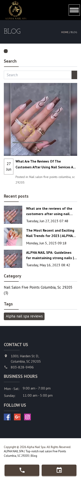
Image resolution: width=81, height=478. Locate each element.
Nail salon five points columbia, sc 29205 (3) (38, 290)
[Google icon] (17, 417)
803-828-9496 (22, 367)
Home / (66, 32)
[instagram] (27, 417)
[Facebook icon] (7, 417)
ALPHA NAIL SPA (13, 451)
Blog (34, 456)
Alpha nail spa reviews (24, 316)
